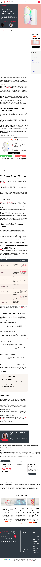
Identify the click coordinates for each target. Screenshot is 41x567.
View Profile (5, 439)
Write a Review (5, 21)
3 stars (3, 482)
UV (19, 123)
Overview (33, 55)
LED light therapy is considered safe (7, 202)
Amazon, (12, 316)
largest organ (8, 87)
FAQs (32, 69)
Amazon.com (35, 46)
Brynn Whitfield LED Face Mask (20, 420)
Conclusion (33, 71)
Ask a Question (14, 21)
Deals (23, 545)
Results (33, 64)
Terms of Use (35, 550)
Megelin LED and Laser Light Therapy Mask (7, 509)
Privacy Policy (35, 548)
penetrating (25, 265)
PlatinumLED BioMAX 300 (33, 509)
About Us (34, 532)
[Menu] (1, 2)
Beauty (24, 536)
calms (21, 279)
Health (24, 534)
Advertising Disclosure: (3, 30)
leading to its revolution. (5, 182)
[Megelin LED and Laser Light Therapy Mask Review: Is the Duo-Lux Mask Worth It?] (7, 502)
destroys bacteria (23, 271)
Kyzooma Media (30, 560)
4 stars (4, 482)
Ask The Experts (25, 551)
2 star (1, 482)
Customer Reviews (5, 461)
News (24, 538)
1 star (0, 482)
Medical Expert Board (36, 541)
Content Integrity (36, 536)
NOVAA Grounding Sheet (20, 509)
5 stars (5, 482)
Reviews (5, 5)
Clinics (24, 553)
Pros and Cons (34, 57)
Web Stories (25, 543)
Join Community (25, 549)
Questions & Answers (17, 461)
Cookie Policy (35, 546)
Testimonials (25, 547)
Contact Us (35, 534)
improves (21, 296)
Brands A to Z (25, 540)
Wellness (2, 5)
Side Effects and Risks (35, 62)
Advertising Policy (36, 552)
